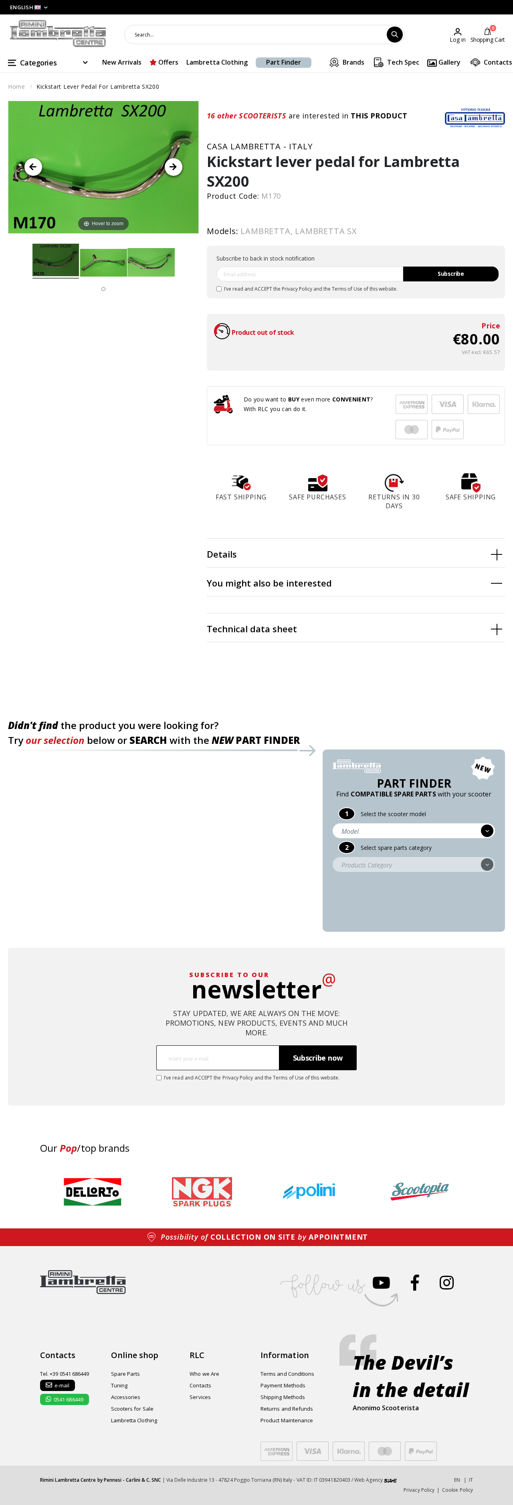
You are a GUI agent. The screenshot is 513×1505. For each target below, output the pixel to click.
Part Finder (283, 62)
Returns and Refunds (287, 1408)
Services (200, 1397)
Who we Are (204, 1373)
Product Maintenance (287, 1420)
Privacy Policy (297, 288)
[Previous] (33, 167)
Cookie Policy (457, 1490)
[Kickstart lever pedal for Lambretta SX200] (56, 261)
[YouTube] (381, 1282)
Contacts (497, 62)
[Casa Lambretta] (475, 118)
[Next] (173, 167)
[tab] (356, 553)
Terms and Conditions (287, 1373)
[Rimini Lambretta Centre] (58, 34)
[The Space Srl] (390, 1479)
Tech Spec (402, 62)
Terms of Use (347, 288)
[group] (92, 1192)
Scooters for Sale (132, 1408)
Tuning (119, 1385)
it (471, 1479)
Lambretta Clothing (217, 62)
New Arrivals (121, 62)
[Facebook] (415, 1282)
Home (16, 86)
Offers (167, 62)
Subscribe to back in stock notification (265, 258)
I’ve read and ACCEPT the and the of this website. (311, 288)
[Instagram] (447, 1282)
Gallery (448, 62)
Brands (352, 62)
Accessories (126, 1397)
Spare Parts (125, 1373)
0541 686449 (68, 1399)
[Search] (395, 34)
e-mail (62, 1385)
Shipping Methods (283, 1397)
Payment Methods (283, 1385)
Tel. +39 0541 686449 (64, 1373)
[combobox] (264, 34)
